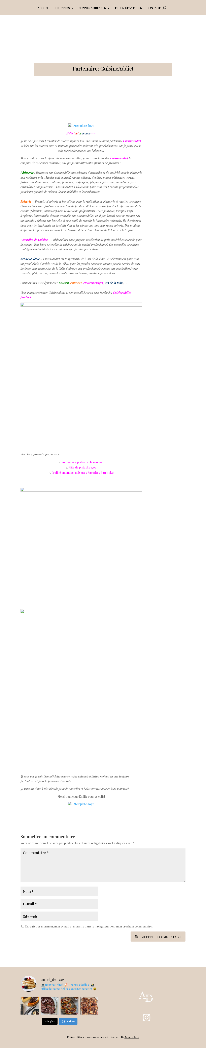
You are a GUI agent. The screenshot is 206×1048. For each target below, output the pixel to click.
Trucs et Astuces (128, 8)
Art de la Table (30, 259)
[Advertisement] (168, 183)
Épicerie (26, 201)
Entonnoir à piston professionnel (82, 462)
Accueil (44, 8)
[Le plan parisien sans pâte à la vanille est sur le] (29, 1006)
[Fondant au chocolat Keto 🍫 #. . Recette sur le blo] (50, 1006)
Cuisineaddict (119, 158)
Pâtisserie (27, 173)
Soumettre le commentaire (158, 936)
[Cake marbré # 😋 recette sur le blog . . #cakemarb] (89, 1006)
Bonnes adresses (92, 8)
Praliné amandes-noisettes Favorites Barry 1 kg (83, 473)
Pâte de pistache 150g (82, 467)
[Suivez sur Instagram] (146, 1017)
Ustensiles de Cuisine (34, 240)
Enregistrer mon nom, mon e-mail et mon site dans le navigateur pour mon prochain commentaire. (88, 926)
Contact (153, 8)
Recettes (62, 8)
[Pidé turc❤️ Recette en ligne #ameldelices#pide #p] (69, 1006)
